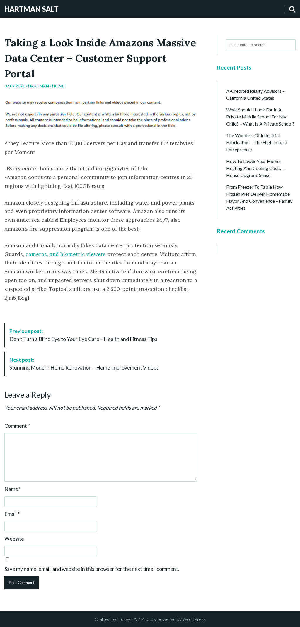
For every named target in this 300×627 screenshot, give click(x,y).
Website (14, 539)
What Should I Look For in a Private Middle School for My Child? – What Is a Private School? (260, 116)
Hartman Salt (31, 9)
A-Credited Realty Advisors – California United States (255, 94)
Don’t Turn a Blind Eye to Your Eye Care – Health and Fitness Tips (83, 335)
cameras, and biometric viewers (65, 254)
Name (12, 489)
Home (58, 85)
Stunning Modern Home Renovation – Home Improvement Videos (84, 363)
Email (12, 514)
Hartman (38, 85)
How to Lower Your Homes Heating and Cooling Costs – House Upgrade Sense (255, 168)
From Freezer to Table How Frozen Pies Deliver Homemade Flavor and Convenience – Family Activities (259, 197)
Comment (17, 426)
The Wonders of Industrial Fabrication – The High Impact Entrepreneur (257, 142)
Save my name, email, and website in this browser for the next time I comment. (91, 569)
